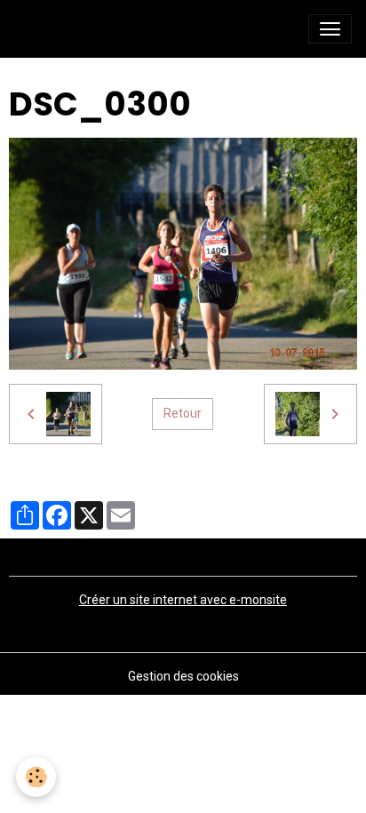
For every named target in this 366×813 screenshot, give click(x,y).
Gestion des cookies (183, 676)
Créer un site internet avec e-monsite (183, 600)
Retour (182, 413)
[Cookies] (36, 777)
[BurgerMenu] (330, 29)
